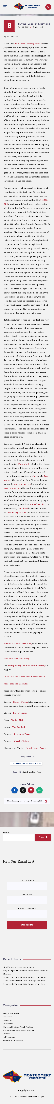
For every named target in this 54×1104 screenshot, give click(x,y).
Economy (7, 1017)
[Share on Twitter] (23, 790)
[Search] (48, 7)
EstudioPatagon (36, 1097)
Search (6, 832)
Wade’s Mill (24, 464)
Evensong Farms (12, 488)
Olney (35, 476)
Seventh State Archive (13, 1040)
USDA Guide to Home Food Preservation (24, 677)
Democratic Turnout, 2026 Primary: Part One (24, 984)
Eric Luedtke (29, 772)
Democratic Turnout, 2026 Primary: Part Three (25, 977)
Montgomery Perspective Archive (18, 1030)
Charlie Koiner (21, 741)
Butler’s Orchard (38, 504)
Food (39, 772)
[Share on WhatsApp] (39, 790)
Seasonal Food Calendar (16, 684)
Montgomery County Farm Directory (27, 665)
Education (7, 1020)
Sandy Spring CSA (21, 484)
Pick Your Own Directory (16, 659)
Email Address (27, 908)
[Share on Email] (31, 790)
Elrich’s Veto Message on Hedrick (18, 967)
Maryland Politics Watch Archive (27, 763)
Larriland (22, 508)
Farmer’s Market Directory (18, 643)
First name (27, 880)
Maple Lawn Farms (36, 748)
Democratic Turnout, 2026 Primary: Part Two (24, 981)
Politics (6, 1034)
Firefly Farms (20, 713)
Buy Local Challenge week (28, 44)
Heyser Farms (20, 702)
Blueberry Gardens (18, 512)
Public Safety (9, 1037)
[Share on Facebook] (14, 790)
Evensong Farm (22, 734)
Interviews (8, 1023)
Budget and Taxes (11, 1013)
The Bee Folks (19, 727)
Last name (27, 894)
